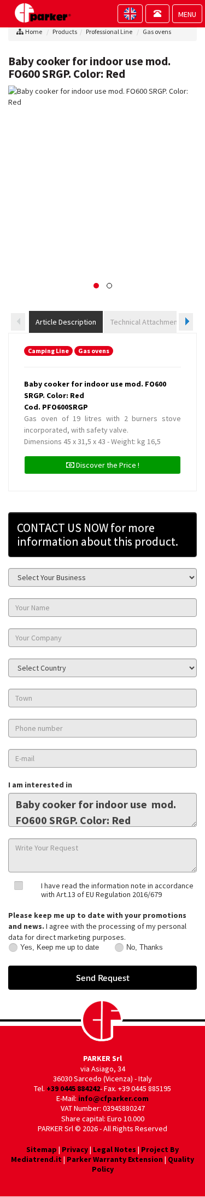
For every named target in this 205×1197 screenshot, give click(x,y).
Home (33, 31)
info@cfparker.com (113, 1098)
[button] (96, 285)
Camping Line (48, 351)
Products (64, 31)
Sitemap (41, 1149)
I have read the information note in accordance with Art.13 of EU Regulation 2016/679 (117, 890)
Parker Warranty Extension (115, 1159)
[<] (18, 322)
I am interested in (40, 785)
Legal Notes (114, 1149)
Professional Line (109, 31)
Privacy (75, 1149)
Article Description (66, 322)
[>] (186, 322)
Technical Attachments (147, 322)
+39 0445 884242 (73, 1088)
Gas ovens (157, 31)
